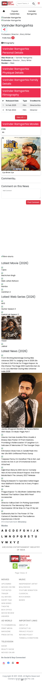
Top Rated (6, 590)
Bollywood (24, 587)
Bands (22, 600)
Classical (23, 593)
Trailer (4, 593)
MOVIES (5, 579)
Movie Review (7, 613)
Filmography (8, 43)
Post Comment (33, 202)
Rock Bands (24, 596)
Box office (6, 609)
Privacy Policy (26, 631)
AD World (6, 620)
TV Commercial (8, 625)
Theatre (5, 606)
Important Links (28, 620)
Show (4, 646)
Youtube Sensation (28, 590)
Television (7, 641)
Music (22, 579)
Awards (5, 616)
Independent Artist (28, 584)
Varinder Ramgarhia (32, 12)
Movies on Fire (8, 587)
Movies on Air (7, 652)
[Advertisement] (21, 233)
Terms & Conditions (28, 638)
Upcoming (6, 584)
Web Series (6, 603)
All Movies (6, 596)
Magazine (6, 631)
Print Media (6, 628)
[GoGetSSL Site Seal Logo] (21, 566)
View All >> (21, 117)
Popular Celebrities (14, 12)
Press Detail (7, 634)
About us (23, 625)
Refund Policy (26, 634)
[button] (39, 3)
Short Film (6, 600)
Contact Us (25, 628)
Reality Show (7, 649)
